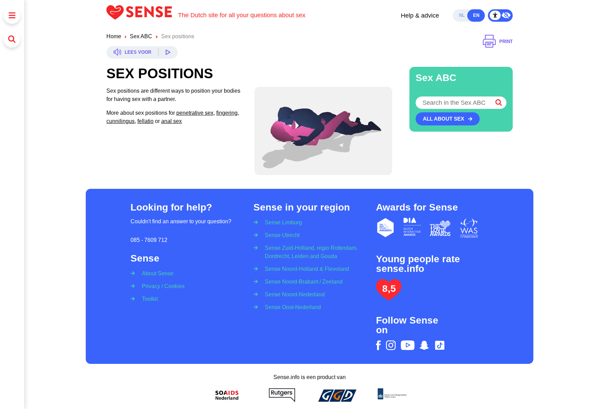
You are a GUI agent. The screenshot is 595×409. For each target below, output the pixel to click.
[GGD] (337, 395)
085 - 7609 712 (149, 240)
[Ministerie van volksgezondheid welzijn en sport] (392, 395)
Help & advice (420, 15)
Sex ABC (141, 36)
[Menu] (11, 15)
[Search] (11, 39)
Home (113, 36)
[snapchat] (424, 345)
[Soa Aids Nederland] (227, 395)
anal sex (171, 121)
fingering (227, 113)
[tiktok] (439, 345)
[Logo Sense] (142, 15)
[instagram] (391, 345)
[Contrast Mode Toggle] (500, 15)
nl (462, 15)
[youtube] (408, 345)
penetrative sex (194, 113)
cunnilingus (120, 121)
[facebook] (378, 345)
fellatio (145, 121)
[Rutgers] (282, 395)
